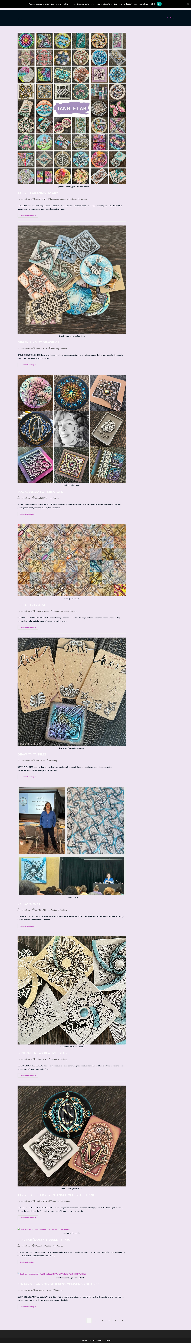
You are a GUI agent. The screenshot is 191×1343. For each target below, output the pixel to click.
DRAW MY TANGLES (32, 754)
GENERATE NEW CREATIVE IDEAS (42, 1053)
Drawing (54, 199)
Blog (171, 17)
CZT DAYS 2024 (29, 904)
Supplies (63, 199)
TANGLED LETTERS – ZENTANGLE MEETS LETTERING (56, 1195)
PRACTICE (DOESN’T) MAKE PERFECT (45, 1240)
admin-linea (25, 199)
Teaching (72, 199)
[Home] (167, 17)
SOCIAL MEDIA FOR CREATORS (40, 492)
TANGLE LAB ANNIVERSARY (38, 193)
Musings (56, 498)
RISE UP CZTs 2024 (31, 605)
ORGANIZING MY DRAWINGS (38, 342)
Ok (159, 4)
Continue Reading (29, 216)
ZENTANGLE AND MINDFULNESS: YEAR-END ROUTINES (58, 1284)
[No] (187, 4)
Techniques (82, 199)
